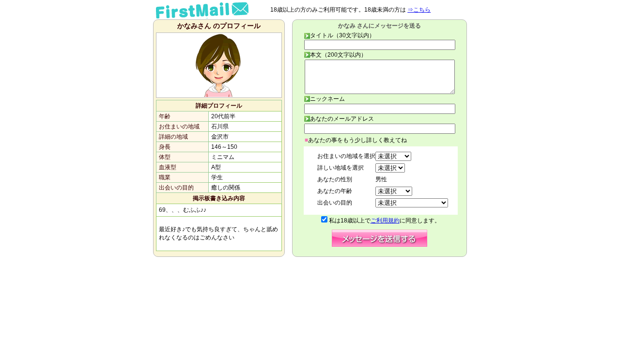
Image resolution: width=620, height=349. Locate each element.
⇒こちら (419, 9)
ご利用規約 (385, 220)
